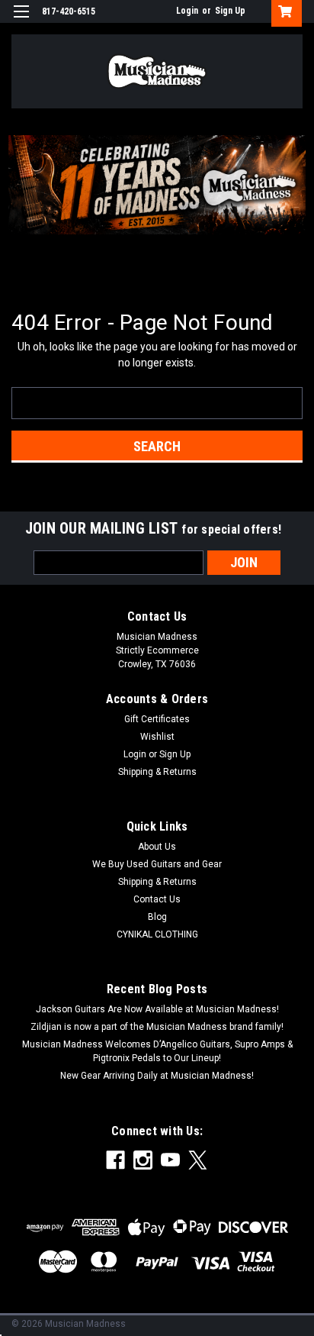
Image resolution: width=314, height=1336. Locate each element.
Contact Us (157, 899)
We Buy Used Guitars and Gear (157, 864)
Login (187, 10)
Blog (157, 917)
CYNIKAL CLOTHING (157, 934)
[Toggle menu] (21, 21)
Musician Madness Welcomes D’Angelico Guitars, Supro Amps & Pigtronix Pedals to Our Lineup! (157, 1051)
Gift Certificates (157, 719)
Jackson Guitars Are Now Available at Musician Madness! (157, 1009)
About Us (157, 846)
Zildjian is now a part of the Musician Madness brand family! (157, 1026)
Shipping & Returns (157, 771)
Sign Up (230, 10)
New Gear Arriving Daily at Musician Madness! (157, 1075)
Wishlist (157, 736)
